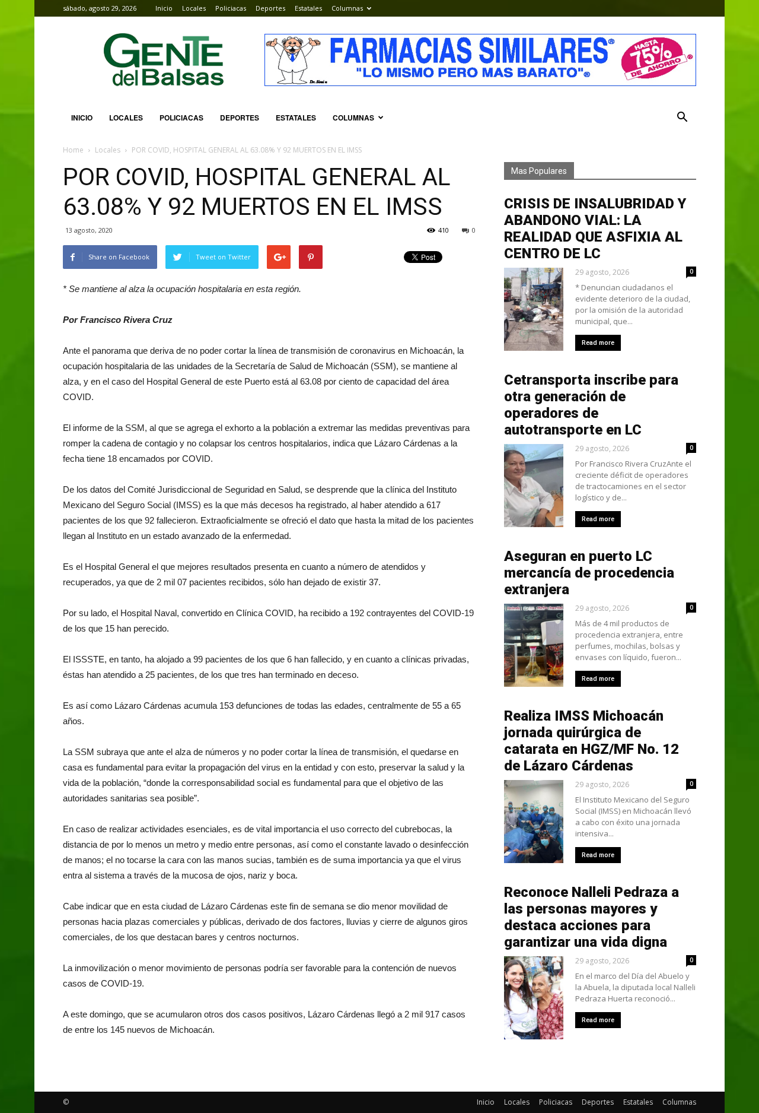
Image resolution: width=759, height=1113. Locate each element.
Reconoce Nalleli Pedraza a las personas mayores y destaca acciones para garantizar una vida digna (591, 917)
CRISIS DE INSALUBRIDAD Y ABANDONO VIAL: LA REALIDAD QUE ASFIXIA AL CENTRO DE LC (595, 228)
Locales (194, 8)
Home (73, 150)
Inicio (164, 8)
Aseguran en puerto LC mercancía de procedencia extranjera (589, 573)
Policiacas (230, 8)
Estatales (308, 8)
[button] (682, 117)
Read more (598, 343)
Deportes (270, 8)
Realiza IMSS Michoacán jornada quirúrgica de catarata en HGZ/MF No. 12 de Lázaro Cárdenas (591, 741)
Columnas (347, 8)
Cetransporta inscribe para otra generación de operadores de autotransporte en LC (591, 405)
